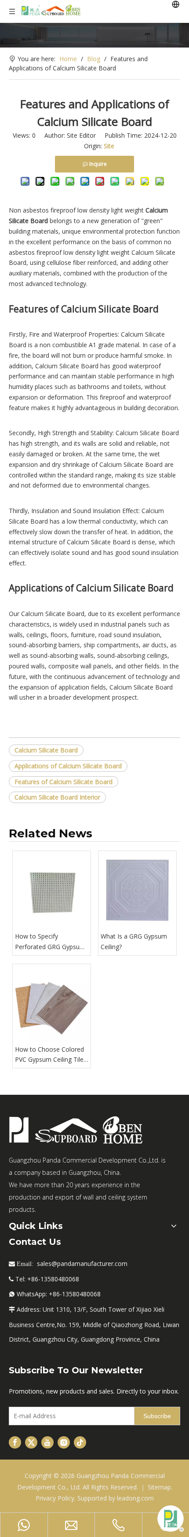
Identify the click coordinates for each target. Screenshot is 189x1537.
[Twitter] (31, 1442)
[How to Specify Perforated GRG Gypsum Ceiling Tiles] (52, 890)
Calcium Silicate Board (46, 750)
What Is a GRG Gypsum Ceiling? (134, 941)
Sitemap (159, 1487)
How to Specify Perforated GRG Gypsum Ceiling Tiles (50, 942)
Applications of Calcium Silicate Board (68, 766)
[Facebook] (15, 1442)
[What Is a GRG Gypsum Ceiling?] (137, 890)
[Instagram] (64, 1442)
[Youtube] (47, 1442)
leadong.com (135, 1498)
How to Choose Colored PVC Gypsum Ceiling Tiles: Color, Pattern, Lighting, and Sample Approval (51, 1055)
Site (109, 146)
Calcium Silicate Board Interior (57, 797)
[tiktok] (80, 1442)
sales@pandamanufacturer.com (82, 1263)
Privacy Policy (55, 1498)
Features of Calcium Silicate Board (64, 782)
